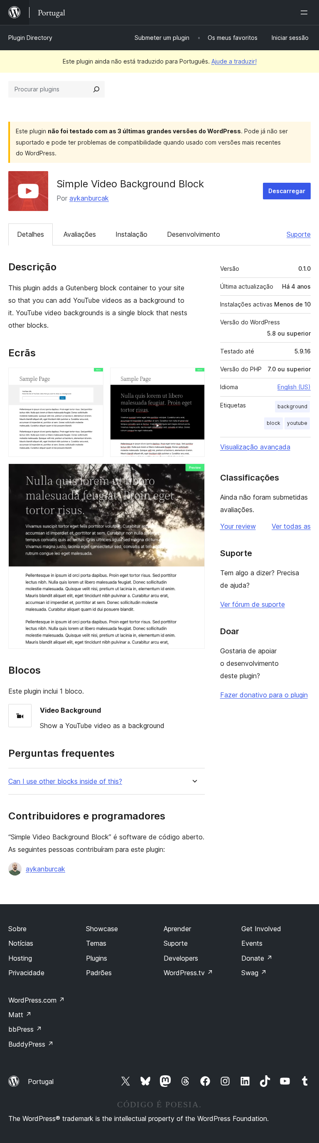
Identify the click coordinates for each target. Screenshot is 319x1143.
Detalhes (30, 234)
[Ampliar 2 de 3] (193, 379)
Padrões (99, 973)
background (292, 406)
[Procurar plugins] (96, 89)
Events (252, 943)
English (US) (294, 386)
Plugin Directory (30, 37)
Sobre (17, 929)
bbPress (25, 1029)
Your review (238, 526)
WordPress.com (36, 1000)
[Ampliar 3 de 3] (193, 475)
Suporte (299, 234)
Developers (181, 958)
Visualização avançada (255, 447)
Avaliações (80, 234)
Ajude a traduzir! (234, 61)
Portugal (41, 1081)
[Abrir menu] (305, 12)
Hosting (20, 958)
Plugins (96, 958)
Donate (256, 958)
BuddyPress (31, 1044)
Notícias (20, 943)
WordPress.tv (188, 973)
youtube (297, 423)
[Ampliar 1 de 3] (92, 379)
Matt (20, 1015)
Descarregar (286, 190)
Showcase (102, 929)
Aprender (177, 929)
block (273, 423)
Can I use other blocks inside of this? (65, 781)
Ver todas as (291, 526)
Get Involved (261, 929)
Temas (96, 943)
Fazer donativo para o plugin (264, 695)
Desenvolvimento (193, 234)
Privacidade (26, 973)
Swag (254, 973)
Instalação (131, 234)
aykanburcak (89, 198)
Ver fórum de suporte (252, 604)
